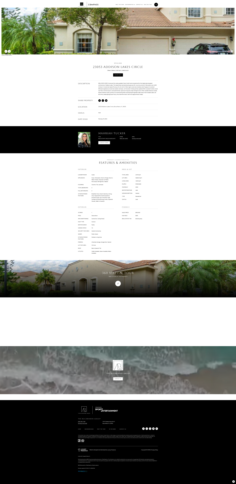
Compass (114, 435)
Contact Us (122, 429)
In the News (112, 429)
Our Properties (129, 4)
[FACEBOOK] (143, 428)
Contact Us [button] (118, 378)
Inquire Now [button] (118, 74)
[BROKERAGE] (156, 428)
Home (79, 429)
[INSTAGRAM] (147, 428)
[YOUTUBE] (153, 428)
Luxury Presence (112, 450)
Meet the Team (120, 4)
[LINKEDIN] (150, 428)
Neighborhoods (89, 429)
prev (6, 51)
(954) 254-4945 (124, 138)
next (9, 51)
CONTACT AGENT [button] (104, 142)
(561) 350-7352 (148, 4)
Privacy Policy (154, 450)
